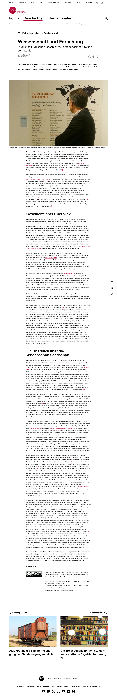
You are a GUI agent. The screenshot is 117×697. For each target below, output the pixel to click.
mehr (89, 3)
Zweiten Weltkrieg (69, 273)
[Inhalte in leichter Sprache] (97, 3)
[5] (63, 307)
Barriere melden (75, 686)
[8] (43, 403)
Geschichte (18, 24)
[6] (65, 369)
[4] (74, 269)
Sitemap (38, 686)
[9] (71, 462)
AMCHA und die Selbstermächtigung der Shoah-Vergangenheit (30, 652)
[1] (62, 170)
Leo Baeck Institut (51, 258)
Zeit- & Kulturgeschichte (30, 24)
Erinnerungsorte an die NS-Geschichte (62, 428)
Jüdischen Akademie (83, 486)
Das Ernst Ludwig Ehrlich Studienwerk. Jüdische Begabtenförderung (83, 652)
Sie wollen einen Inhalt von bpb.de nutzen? (59, 590)
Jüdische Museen (35, 428)
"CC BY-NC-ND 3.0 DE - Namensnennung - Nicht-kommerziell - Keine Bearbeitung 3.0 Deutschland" (67, 574)
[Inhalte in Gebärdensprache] (102, 3)
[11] (36, 522)
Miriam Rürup (24, 55)
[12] (89, 531)
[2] (88, 199)
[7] (84, 390)
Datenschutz (30, 686)
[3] (52, 206)
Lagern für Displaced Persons (66, 363)
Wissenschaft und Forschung (74, 24)
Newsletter (46, 686)
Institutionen (61, 24)
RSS (53, 686)
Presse (66, 686)
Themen (11, 24)
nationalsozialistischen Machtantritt (38, 179)
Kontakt (59, 686)
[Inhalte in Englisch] (107, 3)
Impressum (20, 686)
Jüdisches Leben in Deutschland (47, 24)
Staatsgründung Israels (41, 197)
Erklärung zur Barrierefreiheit (91, 686)
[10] (37, 468)
